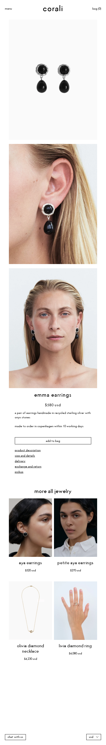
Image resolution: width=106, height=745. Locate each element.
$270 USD (75, 570)
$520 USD (30, 570)
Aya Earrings (30, 563)
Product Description (28, 450)
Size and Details (25, 455)
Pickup (19, 472)
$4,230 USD (30, 659)
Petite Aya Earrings (75, 563)
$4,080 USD (75, 653)
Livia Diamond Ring (75, 646)
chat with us (15, 737)
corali (53, 8)
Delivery (20, 461)
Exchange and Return (28, 466)
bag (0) (96, 8)
